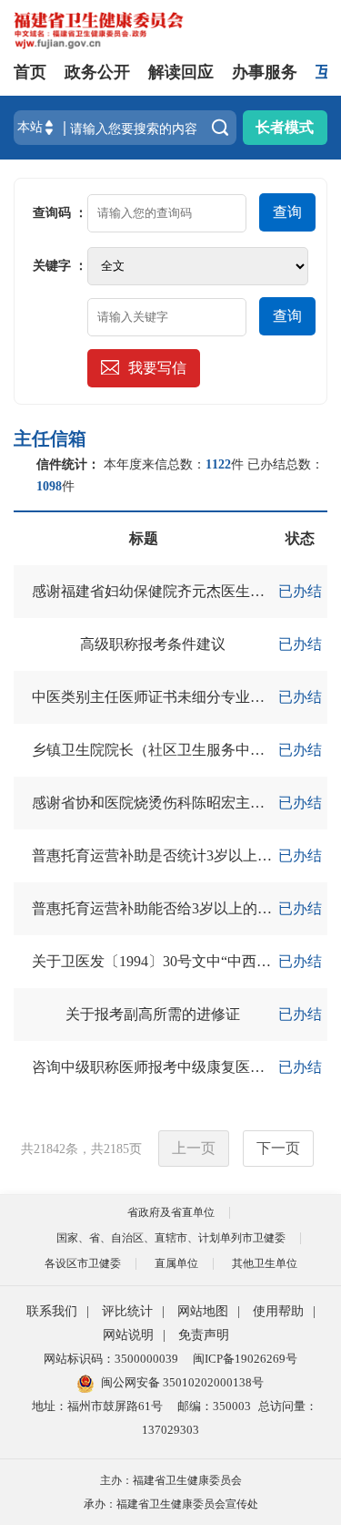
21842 (49, 1149)
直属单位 (176, 1263)
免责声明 (203, 1335)
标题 (143, 538)
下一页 (278, 1148)
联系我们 (51, 1311)
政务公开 (97, 72)
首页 (30, 72)
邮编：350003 (214, 1406)
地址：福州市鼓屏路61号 (97, 1406)
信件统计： (68, 464)
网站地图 (202, 1311)
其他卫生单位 (264, 1263)
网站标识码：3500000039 (111, 1358)
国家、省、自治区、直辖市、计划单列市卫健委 (171, 1237)
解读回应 (181, 72)
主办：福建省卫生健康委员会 (171, 1480)
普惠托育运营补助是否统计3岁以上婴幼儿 (166, 855)
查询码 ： (60, 213)
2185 (116, 1149)
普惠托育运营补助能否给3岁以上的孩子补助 (174, 908)
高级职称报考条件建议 (153, 644)
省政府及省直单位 (171, 1212)
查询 (287, 212)
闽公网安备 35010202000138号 (182, 1382)
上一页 (194, 1148)
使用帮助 (278, 1311)
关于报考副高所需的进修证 (152, 1014)
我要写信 (157, 368)
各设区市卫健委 (83, 1263)
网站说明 (128, 1335)
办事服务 (264, 72)
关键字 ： (60, 266)
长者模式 (285, 127)
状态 (300, 538)
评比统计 (127, 1311)
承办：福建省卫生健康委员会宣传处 (171, 1504)
